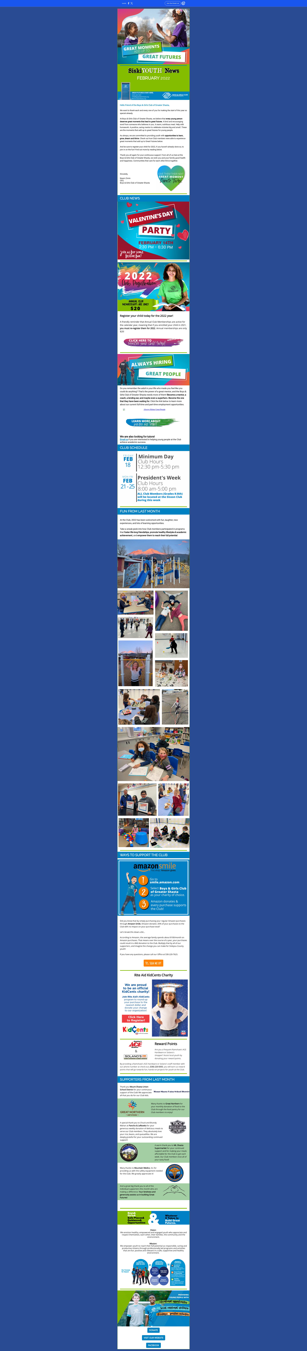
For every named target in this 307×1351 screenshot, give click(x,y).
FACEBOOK (153, 1345)
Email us (124, 439)
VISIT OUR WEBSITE (153, 1337)
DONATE (153, 1330)
